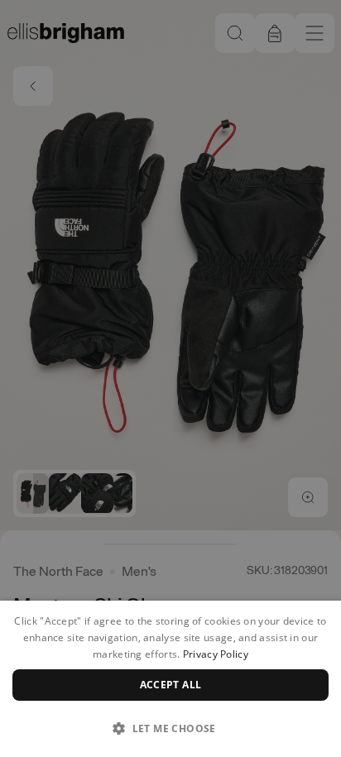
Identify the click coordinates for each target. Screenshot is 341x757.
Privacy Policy (215, 654)
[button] (170, 728)
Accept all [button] (171, 685)
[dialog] (170, 679)
